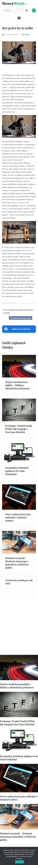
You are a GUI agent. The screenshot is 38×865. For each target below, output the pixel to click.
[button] (19, 18)
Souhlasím (19, 862)
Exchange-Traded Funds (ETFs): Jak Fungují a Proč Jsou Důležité (18, 429)
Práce (27, 34)
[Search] (26, 10)
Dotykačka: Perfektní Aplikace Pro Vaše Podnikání (17, 471)
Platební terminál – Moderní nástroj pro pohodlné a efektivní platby (18, 836)
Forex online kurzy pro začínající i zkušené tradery (18, 517)
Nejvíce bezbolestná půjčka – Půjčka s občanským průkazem (17, 385)
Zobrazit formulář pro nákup (20, 318)
